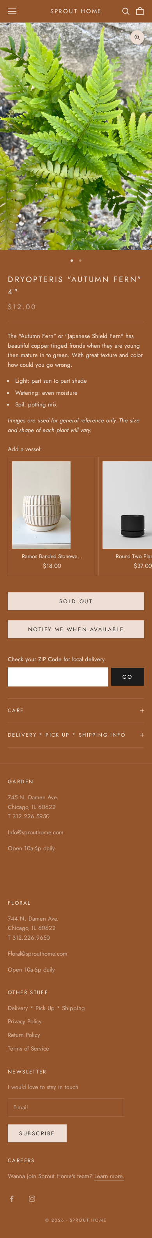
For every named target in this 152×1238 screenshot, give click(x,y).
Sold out (76, 601)
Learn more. (109, 1176)
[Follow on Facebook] (12, 1199)
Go (127, 677)
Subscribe (37, 1133)
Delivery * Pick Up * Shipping (46, 1008)
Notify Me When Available (76, 629)
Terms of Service (28, 1048)
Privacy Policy (25, 1021)
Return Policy (24, 1035)
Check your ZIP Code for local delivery (56, 659)
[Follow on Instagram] (32, 1199)
